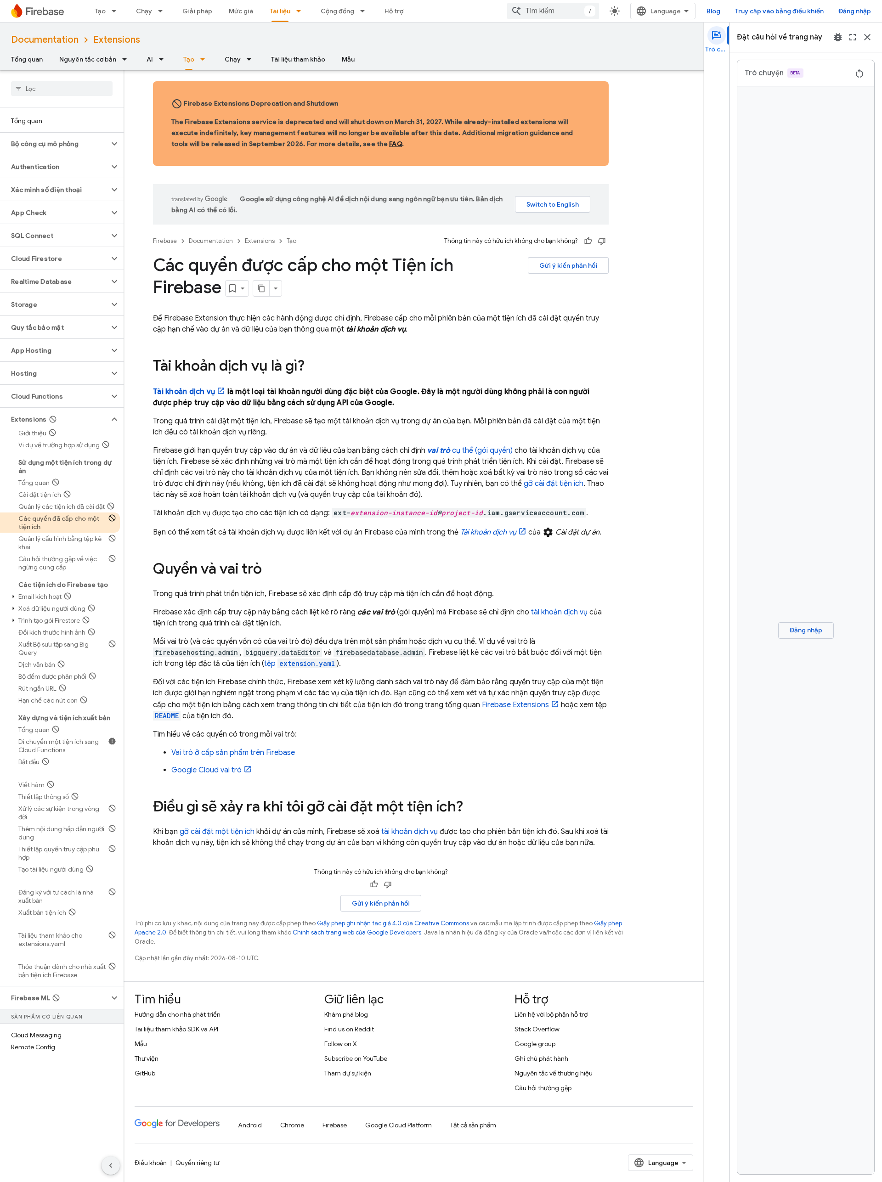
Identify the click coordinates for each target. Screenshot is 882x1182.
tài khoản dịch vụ (559, 612)
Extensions (116, 39)
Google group (534, 1044)
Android (250, 1125)
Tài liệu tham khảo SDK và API (176, 1029)
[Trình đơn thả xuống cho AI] (164, 59)
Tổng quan (27, 59)
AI (150, 59)
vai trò (206, 770)
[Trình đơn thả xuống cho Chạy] (163, 11)
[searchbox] (62, 88)
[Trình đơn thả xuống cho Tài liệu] (301, 11)
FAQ (395, 144)
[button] (54, 144)
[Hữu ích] (588, 241)
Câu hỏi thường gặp (542, 1088)
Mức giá (241, 11)
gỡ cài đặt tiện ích (553, 483)
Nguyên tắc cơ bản (87, 59)
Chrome (292, 1125)
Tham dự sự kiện (347, 1073)
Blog (713, 11)
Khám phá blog (346, 1014)
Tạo (100, 11)
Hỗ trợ (393, 11)
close (867, 37)
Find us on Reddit (349, 1029)
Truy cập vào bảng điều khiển (779, 11)
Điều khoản (151, 1162)
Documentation (45, 39)
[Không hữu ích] (602, 241)
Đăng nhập (854, 11)
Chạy (144, 11)
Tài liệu (280, 11)
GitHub (145, 1073)
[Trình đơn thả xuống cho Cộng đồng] (365, 11)
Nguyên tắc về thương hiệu (553, 1073)
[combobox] (553, 11)
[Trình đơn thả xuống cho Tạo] (117, 11)
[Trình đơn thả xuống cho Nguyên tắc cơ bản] (127, 59)
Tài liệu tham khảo (298, 59)
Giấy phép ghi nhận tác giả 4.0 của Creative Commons (393, 923)
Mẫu (348, 59)
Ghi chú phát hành (541, 1058)
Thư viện (146, 1058)
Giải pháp (197, 11)
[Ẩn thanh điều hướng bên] (111, 1165)
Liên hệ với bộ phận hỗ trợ (551, 1014)
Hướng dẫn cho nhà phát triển (177, 1014)
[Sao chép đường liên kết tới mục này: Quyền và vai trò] (271, 569)
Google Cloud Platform (398, 1125)
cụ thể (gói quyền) (470, 450)
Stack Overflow (537, 1029)
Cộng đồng (337, 11)
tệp (299, 663)
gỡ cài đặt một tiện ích (217, 831)
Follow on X (340, 1044)
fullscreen (852, 37)
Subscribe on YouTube (355, 1058)
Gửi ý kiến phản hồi (568, 265)
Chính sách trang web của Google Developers (357, 932)
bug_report (837, 37)
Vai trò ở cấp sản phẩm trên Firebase (233, 752)
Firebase (165, 241)
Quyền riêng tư (197, 1162)
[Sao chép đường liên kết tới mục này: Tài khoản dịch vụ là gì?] (314, 366)
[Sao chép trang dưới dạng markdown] (261, 288)
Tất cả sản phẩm (473, 1125)
